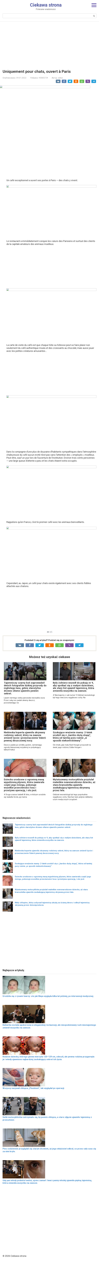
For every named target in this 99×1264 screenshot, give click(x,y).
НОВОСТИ (43, 78)
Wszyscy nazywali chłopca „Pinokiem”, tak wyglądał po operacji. (34, 1088)
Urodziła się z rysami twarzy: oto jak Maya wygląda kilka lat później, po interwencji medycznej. (48, 996)
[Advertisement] (49, 43)
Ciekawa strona (46, 5)
